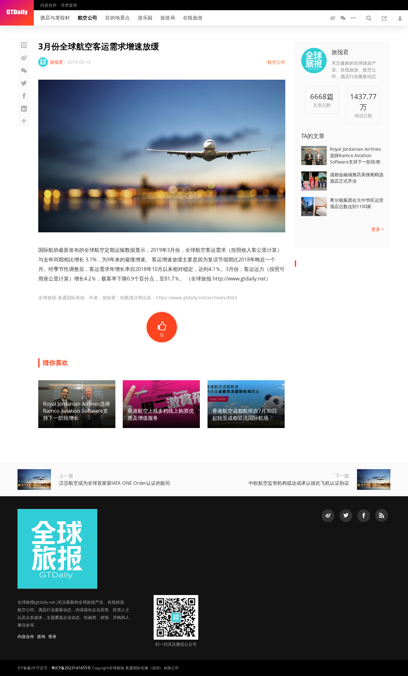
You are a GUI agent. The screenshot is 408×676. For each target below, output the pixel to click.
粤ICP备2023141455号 (71, 668)
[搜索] (368, 17)
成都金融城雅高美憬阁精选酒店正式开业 (356, 177)
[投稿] (384, 17)
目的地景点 (117, 17)
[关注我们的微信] (343, 17)
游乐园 (145, 17)
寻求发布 (69, 5)
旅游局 (167, 17)
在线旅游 (193, 17)
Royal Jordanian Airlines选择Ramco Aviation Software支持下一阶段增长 (355, 155)
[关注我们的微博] (333, 17)
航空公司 (88, 17)
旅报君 (340, 52)
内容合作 (48, 5)
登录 (52, 636)
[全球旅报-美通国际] (17, 12)
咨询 (41, 636)
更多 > (377, 229)
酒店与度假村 (55, 17)
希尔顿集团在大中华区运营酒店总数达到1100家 (356, 203)
